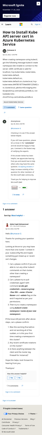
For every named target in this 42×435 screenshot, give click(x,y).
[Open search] (32, 24)
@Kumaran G (16, 128)
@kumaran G (15, 233)
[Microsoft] (21, 24)
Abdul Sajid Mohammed (19, 224)
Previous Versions (21, 419)
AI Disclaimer (7, 419)
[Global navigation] (2, 24)
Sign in (37, 24)
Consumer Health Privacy (11, 425)
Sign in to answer (9, 400)
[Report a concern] (5, 112)
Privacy (15, 422)
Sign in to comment (10, 204)
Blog (32, 419)
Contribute (6, 422)
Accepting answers (25, 167)
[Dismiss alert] (38, 3)
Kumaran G (11, 50)
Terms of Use (30, 425)
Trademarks (23, 429)
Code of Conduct (8, 429)
